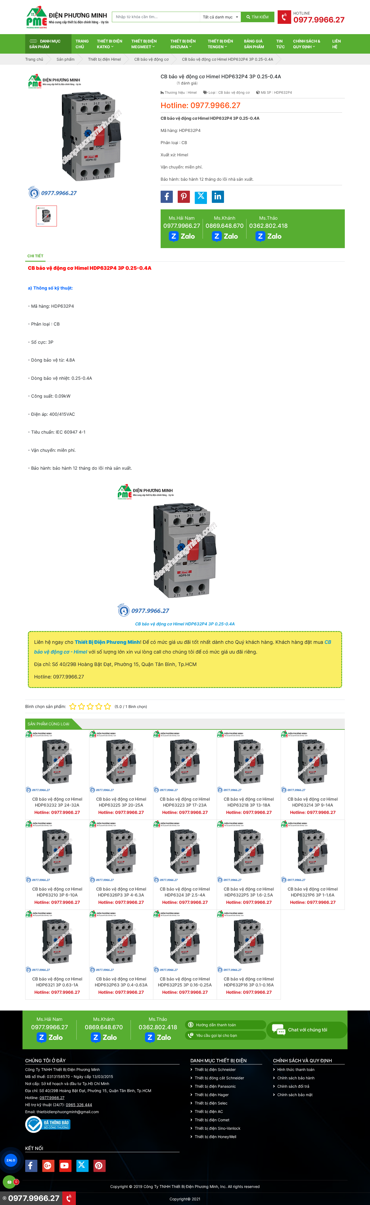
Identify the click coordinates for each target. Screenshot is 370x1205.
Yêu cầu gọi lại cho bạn (216, 1035)
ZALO (11, 1160)
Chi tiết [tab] (35, 256)
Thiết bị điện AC (209, 1111)
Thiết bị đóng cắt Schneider (219, 1078)
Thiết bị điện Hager (212, 1094)
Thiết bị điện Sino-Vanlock (218, 1128)
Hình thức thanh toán (295, 1069)
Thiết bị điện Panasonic (215, 1086)
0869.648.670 (225, 225)
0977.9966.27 (181, 225)
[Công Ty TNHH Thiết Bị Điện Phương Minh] (67, 17)
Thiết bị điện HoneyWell (215, 1136)
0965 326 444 (79, 1104)
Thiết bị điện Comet (212, 1120)
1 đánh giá (187, 83)
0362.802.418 (268, 225)
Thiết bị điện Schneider (215, 1069)
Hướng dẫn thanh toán (216, 1024)
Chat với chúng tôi (307, 1029)
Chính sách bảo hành (295, 1078)
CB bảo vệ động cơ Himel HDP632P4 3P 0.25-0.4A (185, 623)
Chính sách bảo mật (295, 1094)
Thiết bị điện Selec (211, 1103)
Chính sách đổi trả (293, 1086)
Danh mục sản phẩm (45, 44)
